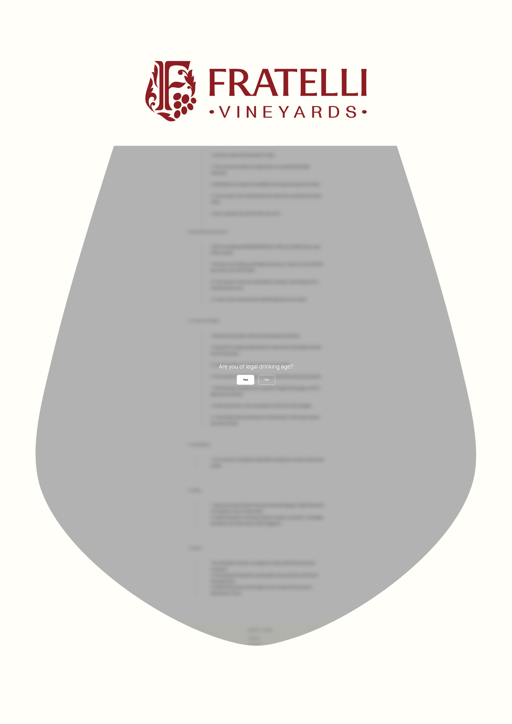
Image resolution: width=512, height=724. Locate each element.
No (267, 379)
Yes (245, 379)
